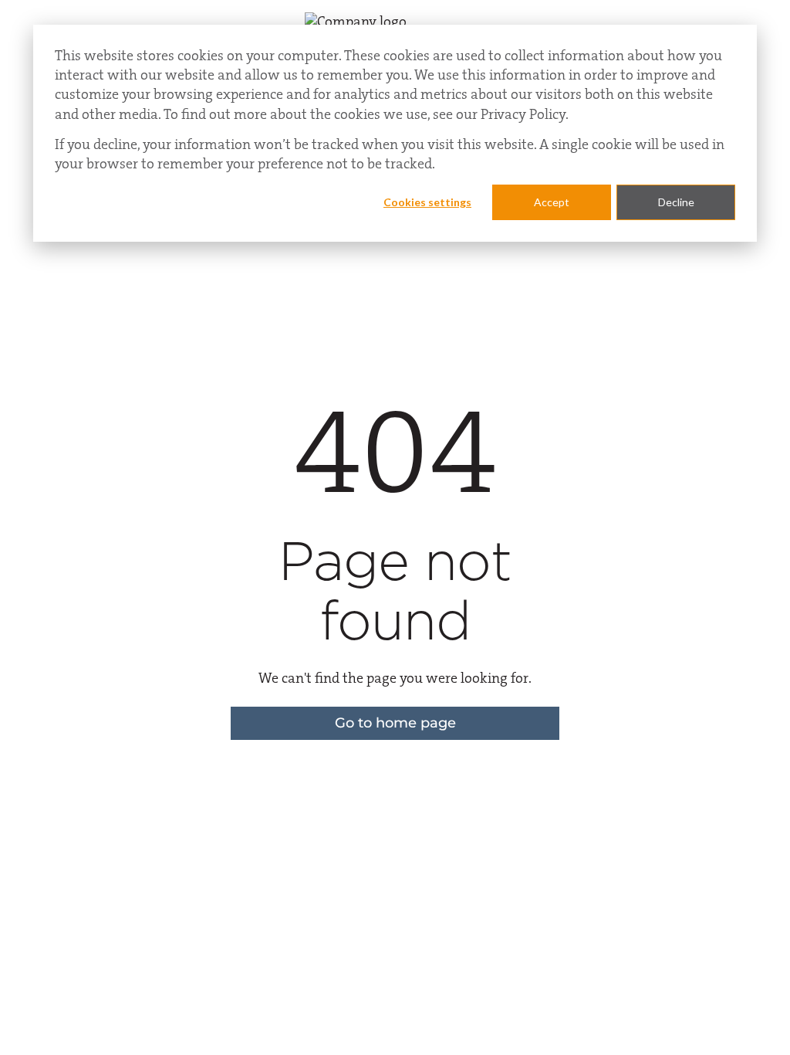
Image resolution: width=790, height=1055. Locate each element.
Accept (551, 202)
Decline (676, 202)
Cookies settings (427, 202)
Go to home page (395, 722)
